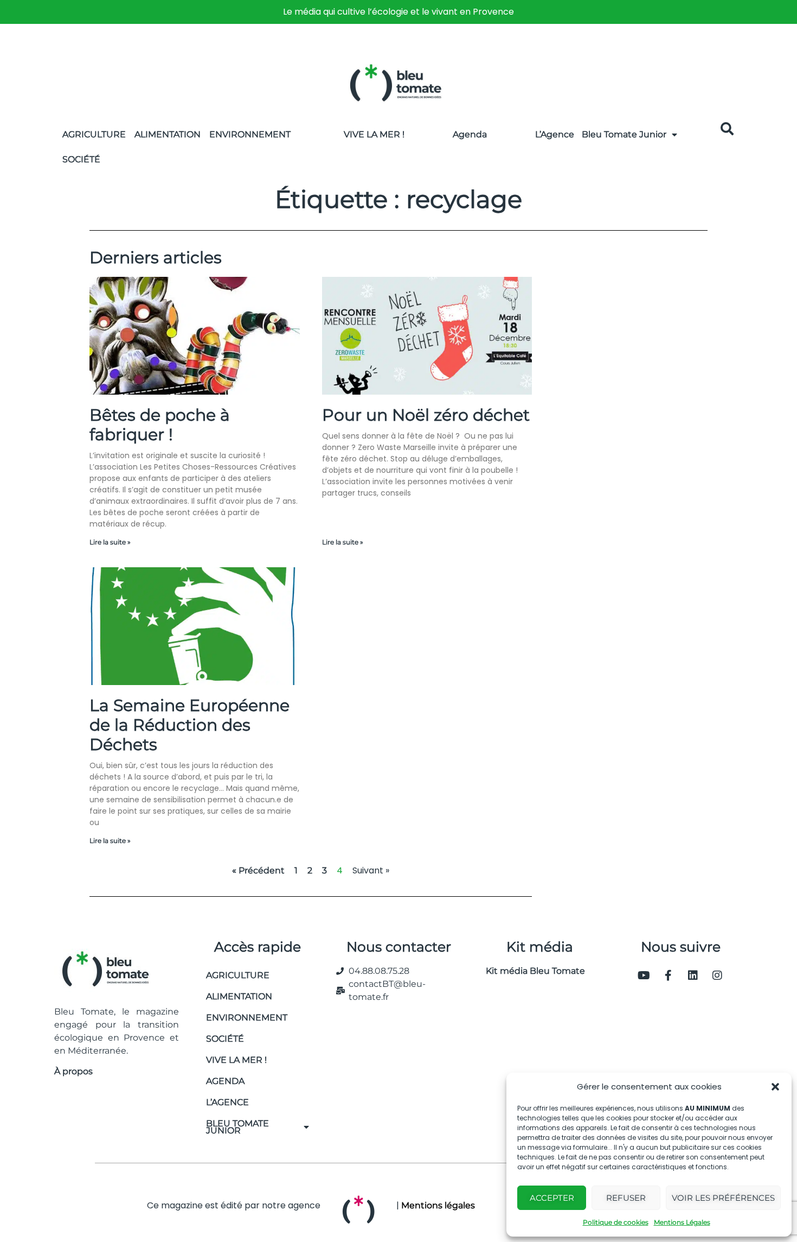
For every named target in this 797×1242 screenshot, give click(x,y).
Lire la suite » (110, 542)
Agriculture (94, 134)
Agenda (470, 134)
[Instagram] (717, 975)
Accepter (552, 1198)
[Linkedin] (693, 975)
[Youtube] (644, 975)
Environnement (250, 134)
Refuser (626, 1198)
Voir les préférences (723, 1198)
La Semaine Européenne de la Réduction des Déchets (189, 725)
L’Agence (554, 134)
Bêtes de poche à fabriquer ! (159, 425)
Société (81, 159)
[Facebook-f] (668, 975)
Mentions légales (438, 1205)
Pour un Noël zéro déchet (426, 415)
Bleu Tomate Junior (624, 134)
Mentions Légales (682, 1222)
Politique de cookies (615, 1222)
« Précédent (258, 870)
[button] (775, 1086)
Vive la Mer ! (374, 134)
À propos (73, 1071)
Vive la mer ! (236, 1060)
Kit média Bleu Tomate (531, 971)
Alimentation (167, 134)
